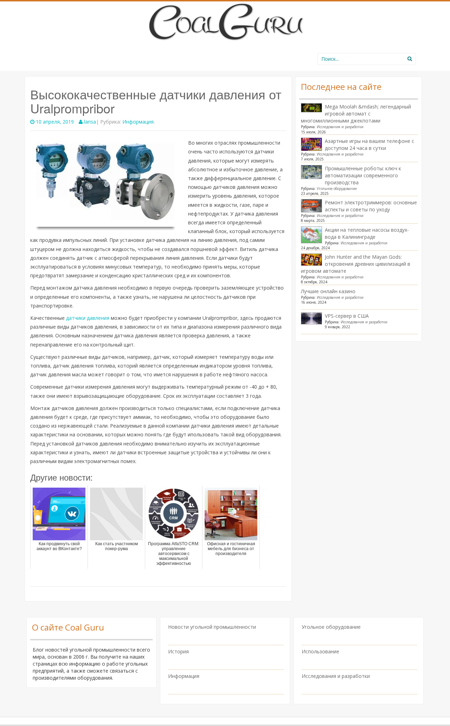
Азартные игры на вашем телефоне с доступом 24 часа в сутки (369, 144)
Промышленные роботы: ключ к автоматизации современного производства (363, 175)
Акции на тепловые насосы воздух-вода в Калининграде (367, 233)
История (178, 651)
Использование (320, 651)
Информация (138, 121)
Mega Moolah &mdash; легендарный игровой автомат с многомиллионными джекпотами (356, 113)
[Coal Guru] (225, 20)
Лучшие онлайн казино (328, 291)
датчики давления (87, 318)
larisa (90, 121)
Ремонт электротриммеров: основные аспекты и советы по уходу (371, 206)
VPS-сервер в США (347, 315)
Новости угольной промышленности (212, 626)
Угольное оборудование (337, 188)
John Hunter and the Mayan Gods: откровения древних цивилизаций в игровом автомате (355, 263)
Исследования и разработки (340, 126)
